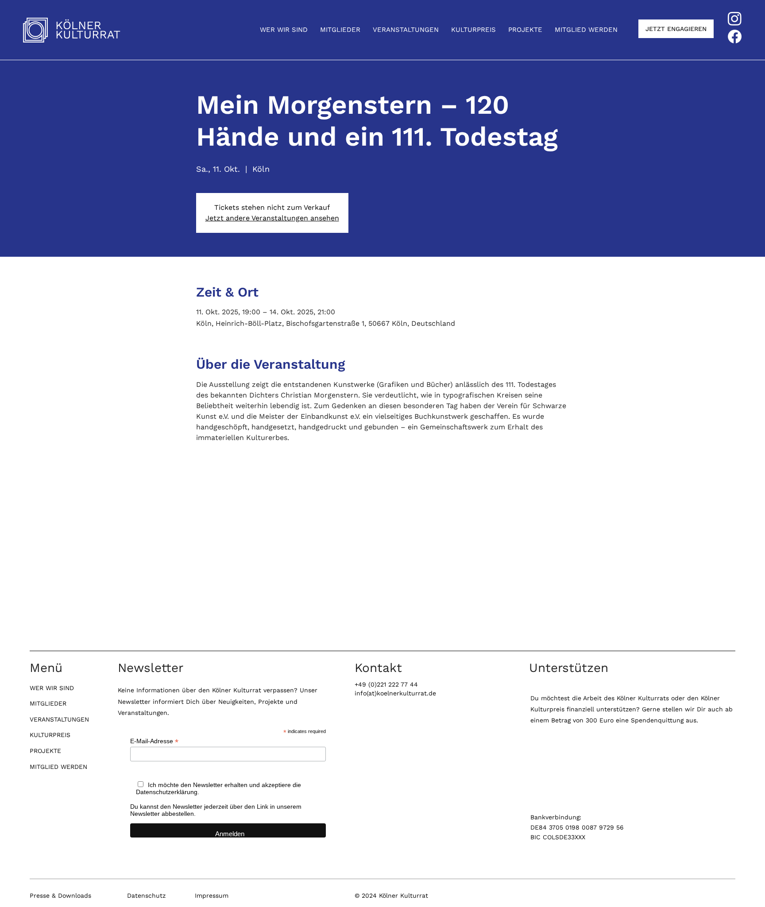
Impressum (211, 895)
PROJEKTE (45, 750)
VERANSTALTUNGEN (59, 719)
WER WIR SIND (52, 687)
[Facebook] (735, 36)
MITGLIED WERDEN (58, 766)
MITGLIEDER (48, 703)
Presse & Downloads (60, 895)
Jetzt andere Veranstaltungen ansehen (272, 218)
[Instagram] (735, 18)
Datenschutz (146, 895)
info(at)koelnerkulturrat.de (395, 693)
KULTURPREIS (50, 734)
